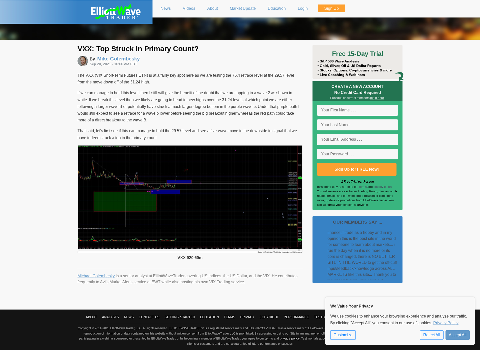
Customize (343, 335)
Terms (229, 317)
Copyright (269, 317)
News (129, 317)
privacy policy (383, 187)
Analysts (110, 317)
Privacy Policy (445, 323)
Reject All (431, 335)
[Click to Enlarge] (190, 252)
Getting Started (179, 317)
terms (363, 187)
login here (377, 98)
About (91, 317)
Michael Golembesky (96, 276)
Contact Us (149, 317)
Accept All (457, 335)
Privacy (247, 317)
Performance (296, 317)
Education (209, 317)
